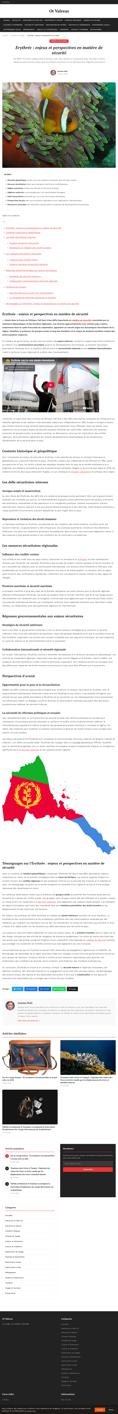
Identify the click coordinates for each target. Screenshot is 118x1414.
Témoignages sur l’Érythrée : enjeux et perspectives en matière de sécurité (42, 303)
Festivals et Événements (79, 25)
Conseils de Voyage (92, 20)
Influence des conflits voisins (23, 260)
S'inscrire (88, 1169)
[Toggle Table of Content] (4, 222)
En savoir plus (30, 1411)
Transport (64, 29)
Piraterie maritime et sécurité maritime (28, 264)
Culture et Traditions (34, 25)
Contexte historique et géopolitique (23, 232)
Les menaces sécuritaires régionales (23, 254)
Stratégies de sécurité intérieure (25, 276)
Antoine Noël (25, 1002)
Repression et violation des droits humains (30, 248)
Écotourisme (95, 29)
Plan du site (66, 1400)
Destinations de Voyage (56, 25)
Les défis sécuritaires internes (20, 237)
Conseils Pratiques (73, 20)
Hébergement (29, 29)
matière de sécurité (81, 320)
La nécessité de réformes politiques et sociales (32, 297)
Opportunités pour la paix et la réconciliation (31, 293)
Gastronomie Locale (101, 25)
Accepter (100, 1410)
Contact (5, 1400)
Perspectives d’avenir (16, 287)
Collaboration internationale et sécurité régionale (33, 281)
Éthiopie (82, 559)
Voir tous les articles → (29, 1021)
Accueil (6, 20)
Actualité (16, 20)
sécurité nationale (30, 750)
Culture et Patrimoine (12, 25)
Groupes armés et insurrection (24, 243)
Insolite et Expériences (47, 29)
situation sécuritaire (81, 472)
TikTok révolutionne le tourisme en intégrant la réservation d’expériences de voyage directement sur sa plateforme (31, 1186)
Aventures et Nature (54, 20)
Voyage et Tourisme (79, 29)
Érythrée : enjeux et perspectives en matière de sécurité (33, 228)
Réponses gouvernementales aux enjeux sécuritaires (31, 270)
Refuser (111, 1410)
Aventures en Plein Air (32, 20)
